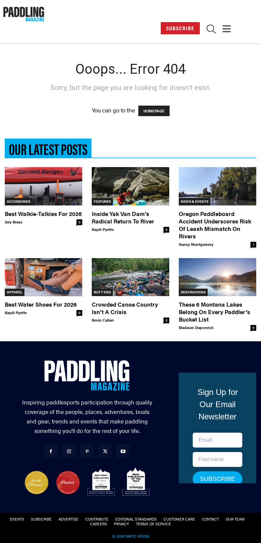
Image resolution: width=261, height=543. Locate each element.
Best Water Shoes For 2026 (41, 304)
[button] (211, 30)
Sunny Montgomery (196, 244)
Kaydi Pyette (103, 229)
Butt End (102, 292)
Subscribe (180, 28)
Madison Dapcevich (196, 327)
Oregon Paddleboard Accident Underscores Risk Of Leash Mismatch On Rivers (215, 225)
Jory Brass (13, 221)
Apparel (14, 292)
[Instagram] (68, 451)
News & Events (194, 201)
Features (102, 201)
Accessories (18, 201)
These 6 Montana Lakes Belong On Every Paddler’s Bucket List (214, 311)
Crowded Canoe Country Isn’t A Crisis (125, 308)
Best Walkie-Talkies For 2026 (43, 214)
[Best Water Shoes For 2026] (43, 277)
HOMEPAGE (153, 110)
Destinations (193, 292)
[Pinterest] (86, 451)
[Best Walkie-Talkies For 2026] (43, 186)
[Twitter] (105, 451)
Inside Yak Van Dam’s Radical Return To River (123, 217)
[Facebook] (50, 451)
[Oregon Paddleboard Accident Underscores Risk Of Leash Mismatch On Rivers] (217, 186)
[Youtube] (123, 451)
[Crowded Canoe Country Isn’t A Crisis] (130, 277)
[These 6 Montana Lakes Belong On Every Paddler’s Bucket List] (217, 277)
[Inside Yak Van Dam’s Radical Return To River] (130, 186)
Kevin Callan (103, 320)
